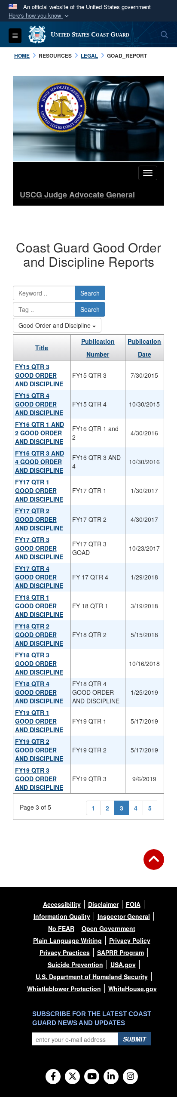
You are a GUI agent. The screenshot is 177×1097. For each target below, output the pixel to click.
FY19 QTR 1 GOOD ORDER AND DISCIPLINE (39, 721)
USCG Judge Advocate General (77, 194)
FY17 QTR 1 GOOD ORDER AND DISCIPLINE (39, 490)
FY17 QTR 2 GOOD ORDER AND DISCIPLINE (39, 519)
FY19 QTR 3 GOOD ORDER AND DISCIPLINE (39, 779)
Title (41, 347)
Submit (134, 1039)
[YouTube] (91, 1076)
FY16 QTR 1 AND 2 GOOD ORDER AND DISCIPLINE (39, 433)
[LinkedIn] (111, 1076)
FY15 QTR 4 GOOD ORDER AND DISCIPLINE (39, 404)
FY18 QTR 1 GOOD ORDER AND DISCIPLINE (39, 606)
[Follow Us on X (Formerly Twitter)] (72, 1076)
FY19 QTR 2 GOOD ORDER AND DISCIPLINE (39, 750)
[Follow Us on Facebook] (53, 1076)
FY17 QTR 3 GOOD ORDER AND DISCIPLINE (39, 548)
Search (90, 293)
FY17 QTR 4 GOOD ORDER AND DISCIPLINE (39, 577)
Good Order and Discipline (55, 325)
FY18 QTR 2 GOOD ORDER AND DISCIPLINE (39, 634)
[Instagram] (130, 1076)
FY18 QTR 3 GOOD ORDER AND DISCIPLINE (39, 663)
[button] (39, 15)
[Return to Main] (153, 864)
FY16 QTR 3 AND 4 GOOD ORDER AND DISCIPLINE (39, 462)
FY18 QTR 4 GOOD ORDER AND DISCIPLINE (39, 692)
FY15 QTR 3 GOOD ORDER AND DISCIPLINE (39, 375)
